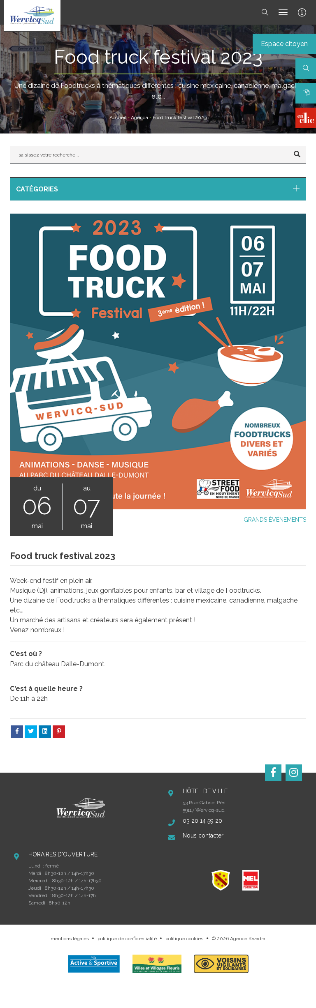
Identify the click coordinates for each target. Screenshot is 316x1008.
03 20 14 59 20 (202, 820)
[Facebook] (273, 772)
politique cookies (184, 938)
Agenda (139, 117)
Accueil (117, 117)
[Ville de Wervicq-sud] (32, 15)
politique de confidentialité (127, 938)
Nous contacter (203, 835)
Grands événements (275, 519)
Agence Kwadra (247, 938)
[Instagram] (294, 772)
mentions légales (70, 938)
